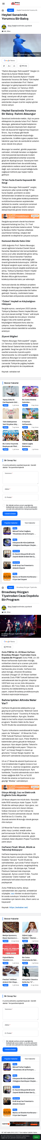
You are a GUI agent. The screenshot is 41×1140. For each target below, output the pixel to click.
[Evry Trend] (16, 3)
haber (35, 1132)
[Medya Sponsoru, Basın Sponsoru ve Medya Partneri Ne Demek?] (11, 932)
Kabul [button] (36, 1137)
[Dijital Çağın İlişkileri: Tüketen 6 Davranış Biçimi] (30, 932)
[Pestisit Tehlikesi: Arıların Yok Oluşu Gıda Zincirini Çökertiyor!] (11, 976)
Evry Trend (12, 26)
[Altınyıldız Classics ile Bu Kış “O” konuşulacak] (30, 976)
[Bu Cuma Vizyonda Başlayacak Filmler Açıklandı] (11, 440)
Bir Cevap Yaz (10, 460)
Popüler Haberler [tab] (10, 523)
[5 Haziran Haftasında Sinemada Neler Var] (30, 418)
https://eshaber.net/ (18, 907)
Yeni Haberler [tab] (30, 523)
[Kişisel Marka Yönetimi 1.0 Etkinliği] (11, 954)
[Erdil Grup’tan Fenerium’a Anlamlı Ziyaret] (20, 565)
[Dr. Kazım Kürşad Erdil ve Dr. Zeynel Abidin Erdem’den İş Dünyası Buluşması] (20, 554)
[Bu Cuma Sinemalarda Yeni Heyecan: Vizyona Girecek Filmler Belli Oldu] (30, 954)
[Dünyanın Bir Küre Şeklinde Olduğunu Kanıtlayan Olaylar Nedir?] (20, 542)
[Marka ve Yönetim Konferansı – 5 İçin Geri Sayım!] (20, 576)
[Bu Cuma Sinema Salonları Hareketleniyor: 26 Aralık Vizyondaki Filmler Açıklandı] (30, 396)
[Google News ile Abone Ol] (9, 61)
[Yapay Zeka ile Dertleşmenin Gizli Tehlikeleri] (11, 396)
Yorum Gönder (10, 514)
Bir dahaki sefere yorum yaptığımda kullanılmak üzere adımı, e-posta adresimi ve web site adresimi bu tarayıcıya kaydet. (22, 507)
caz (12, 893)
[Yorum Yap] (4, 66)
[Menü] (3, 3)
